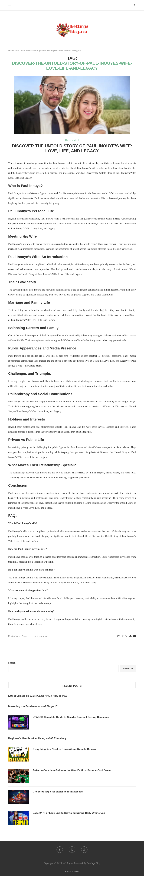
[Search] (134, 5)
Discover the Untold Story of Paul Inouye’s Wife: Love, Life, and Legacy (72, 148)
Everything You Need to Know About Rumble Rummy (64, 749)
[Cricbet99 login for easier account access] (18, 797)
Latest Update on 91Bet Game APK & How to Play (37, 695)
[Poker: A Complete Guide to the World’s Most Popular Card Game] (18, 776)
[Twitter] (72, 849)
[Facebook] (60, 849)
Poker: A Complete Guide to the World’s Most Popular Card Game (72, 770)
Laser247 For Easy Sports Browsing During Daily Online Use (69, 812)
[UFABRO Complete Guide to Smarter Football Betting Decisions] (18, 722)
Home (11, 50)
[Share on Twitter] (126, 636)
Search (11, 662)
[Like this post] (118, 636)
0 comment (42, 636)
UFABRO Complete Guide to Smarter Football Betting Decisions (71, 717)
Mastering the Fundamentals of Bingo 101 (33, 706)
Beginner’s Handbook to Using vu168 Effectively (37, 738)
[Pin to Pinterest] (130, 636)
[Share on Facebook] (122, 636)
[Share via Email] (134, 636)
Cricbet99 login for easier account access (58, 791)
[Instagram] (84, 849)
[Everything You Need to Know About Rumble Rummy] (18, 754)
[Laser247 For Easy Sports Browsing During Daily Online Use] (18, 818)
